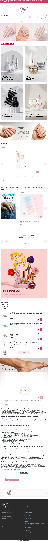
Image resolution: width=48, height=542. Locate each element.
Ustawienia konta (27, 533)
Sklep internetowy (22, 540)
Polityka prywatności (28, 527)
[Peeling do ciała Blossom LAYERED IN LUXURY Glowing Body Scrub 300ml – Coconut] (26, 338)
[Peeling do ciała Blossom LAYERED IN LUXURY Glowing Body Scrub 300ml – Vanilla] (26, 319)
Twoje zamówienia (27, 532)
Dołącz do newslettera (12, 480)
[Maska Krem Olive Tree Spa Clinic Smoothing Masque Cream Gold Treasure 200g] (24, 385)
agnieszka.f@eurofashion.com (16, 520)
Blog (25, 507)
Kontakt (25, 504)
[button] (30, 17)
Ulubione (26, 535)
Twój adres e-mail (7, 478)
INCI (25, 509)
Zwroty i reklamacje (27, 518)
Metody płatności (27, 514)
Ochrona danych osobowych (29, 524)
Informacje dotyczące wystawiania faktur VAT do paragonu (34, 523)
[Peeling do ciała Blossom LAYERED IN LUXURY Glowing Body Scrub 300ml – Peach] (26, 329)
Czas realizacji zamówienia (29, 516)
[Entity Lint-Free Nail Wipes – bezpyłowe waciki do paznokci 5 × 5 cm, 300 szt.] (20, 160)
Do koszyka (37, 172)
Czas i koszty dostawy (28, 515)
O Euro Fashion (27, 506)
